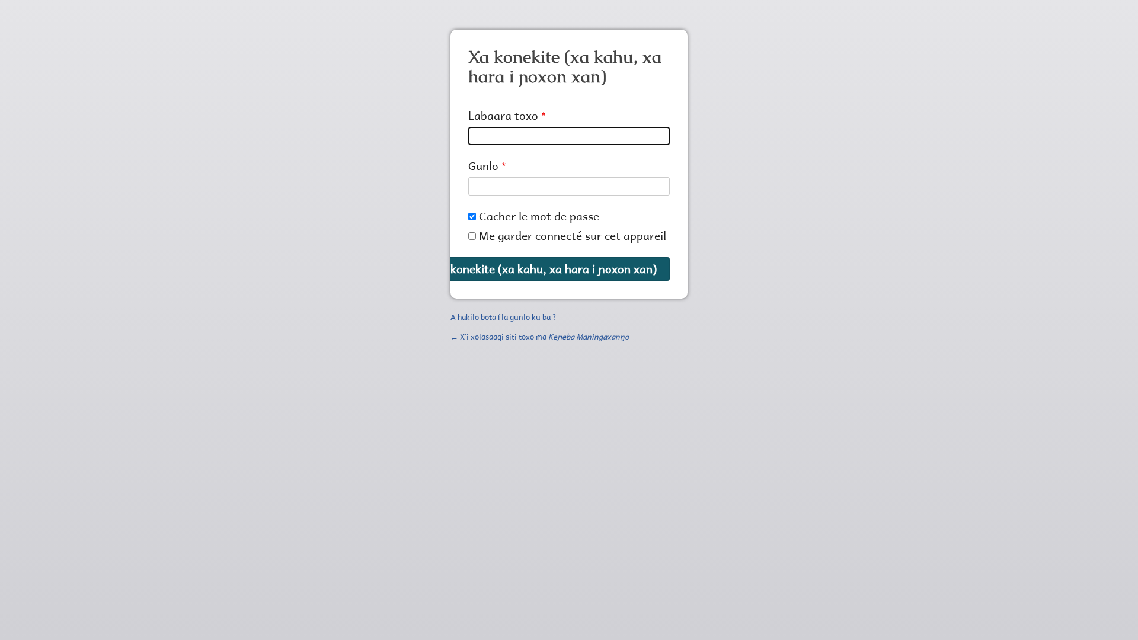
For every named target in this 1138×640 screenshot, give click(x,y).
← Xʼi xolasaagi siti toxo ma (539, 336)
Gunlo (483, 165)
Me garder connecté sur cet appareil (572, 235)
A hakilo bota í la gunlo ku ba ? (503, 317)
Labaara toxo (503, 115)
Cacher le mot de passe (539, 216)
